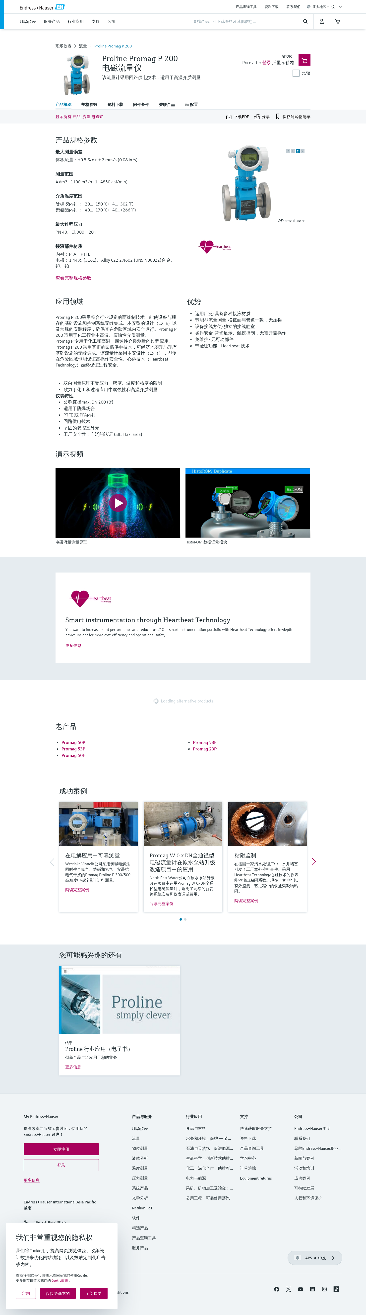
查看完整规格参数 (73, 278)
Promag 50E (73, 755)
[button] (61, 1149)
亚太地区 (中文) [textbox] (324, 6)
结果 (68, 1043)
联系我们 (294, 6)
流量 (83, 45)
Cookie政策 (60, 1280)
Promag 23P (205, 749)
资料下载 (272, 6)
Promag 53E (205, 742)
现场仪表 (63, 45)
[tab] (66, 105)
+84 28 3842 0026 (50, 1222)
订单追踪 (248, 1168)
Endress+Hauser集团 (312, 1128)
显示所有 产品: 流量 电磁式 (79, 116)
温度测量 (140, 1168)
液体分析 (140, 1158)
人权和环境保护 (308, 1197)
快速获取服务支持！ (258, 1128)
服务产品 (140, 1247)
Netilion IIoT (142, 1207)
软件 (136, 1217)
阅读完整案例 (77, 889)
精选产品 (140, 1227)
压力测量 (142, 1178)
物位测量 (140, 1148)
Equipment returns (256, 1178)
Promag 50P (73, 742)
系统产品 (140, 1188)
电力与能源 (196, 1178)
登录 (266, 62)
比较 (306, 73)
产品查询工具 (246, 6)
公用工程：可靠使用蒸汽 (208, 1197)
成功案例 (302, 1178)
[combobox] (327, 6)
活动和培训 (304, 1168)
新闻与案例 (304, 1158)
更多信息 (73, 645)
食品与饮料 (196, 1128)
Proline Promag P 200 (113, 45)
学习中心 (248, 1158)
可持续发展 (304, 1188)
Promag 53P (73, 749)
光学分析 (140, 1197)
